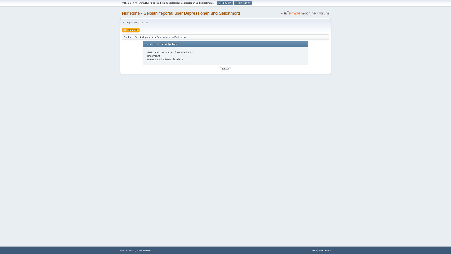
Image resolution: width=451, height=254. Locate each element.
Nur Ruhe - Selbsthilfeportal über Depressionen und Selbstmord (181, 13)
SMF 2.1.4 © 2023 (127, 250)
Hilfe (314, 250)
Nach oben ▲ (325, 250)
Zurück (225, 68)
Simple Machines (143, 250)
